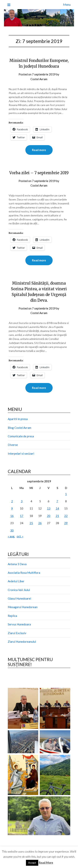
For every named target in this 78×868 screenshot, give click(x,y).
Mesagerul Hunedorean (22, 607)
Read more (39, 150)
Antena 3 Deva (17, 564)
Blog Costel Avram (19, 427)
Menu (67, 4)
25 (31, 523)
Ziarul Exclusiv (17, 633)
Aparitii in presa (18, 419)
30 (12, 530)
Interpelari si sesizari (21, 453)
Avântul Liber (16, 581)
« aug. (11, 536)
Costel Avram (38, 79)
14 (57, 508)
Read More (46, 862)
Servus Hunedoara (19, 624)
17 (21, 515)
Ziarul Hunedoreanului (22, 641)
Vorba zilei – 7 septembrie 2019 (39, 172)
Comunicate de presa (21, 436)
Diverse (13, 444)
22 (66, 515)
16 (12, 515)
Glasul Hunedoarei (19, 598)
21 (57, 515)
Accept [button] (32, 862)
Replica (12, 615)
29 (66, 523)
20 (48, 515)
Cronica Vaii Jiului (19, 590)
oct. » (20, 536)
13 (48, 508)
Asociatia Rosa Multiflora (24, 572)
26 (40, 523)
